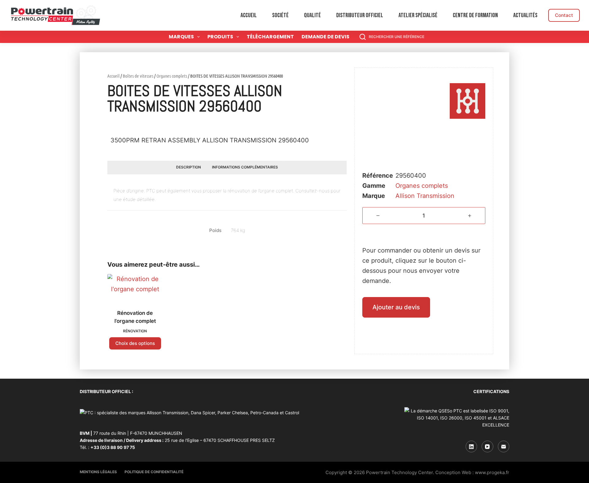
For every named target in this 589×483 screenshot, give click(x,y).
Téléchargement (270, 36)
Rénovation (135, 331)
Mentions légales (98, 471)
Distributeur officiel (359, 15)
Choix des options (135, 343)
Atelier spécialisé (417, 15)
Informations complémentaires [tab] (245, 167)
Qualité (312, 15)
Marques (181, 36)
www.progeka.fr (492, 472)
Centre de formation (475, 15)
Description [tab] (188, 167)
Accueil (249, 15)
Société (280, 15)
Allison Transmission (424, 195)
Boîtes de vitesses (138, 76)
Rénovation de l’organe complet (135, 317)
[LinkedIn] (471, 446)
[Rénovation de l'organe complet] (135, 288)
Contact (564, 15)
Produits (220, 36)
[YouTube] (487, 446)
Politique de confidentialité (154, 471)
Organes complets (171, 76)
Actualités (525, 15)
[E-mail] (504, 446)
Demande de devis (325, 36)
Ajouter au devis (396, 307)
